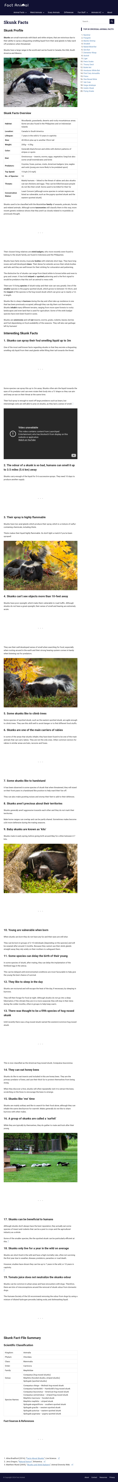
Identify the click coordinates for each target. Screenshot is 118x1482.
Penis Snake (88, 61)
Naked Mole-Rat (89, 47)
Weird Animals (36, 12)
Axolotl (86, 56)
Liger (85, 58)
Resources (103, 1477)
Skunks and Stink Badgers (38, 1465)
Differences (68, 12)
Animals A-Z (96, 12)
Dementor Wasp (89, 53)
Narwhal (86, 35)
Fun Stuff (82, 12)
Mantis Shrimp (89, 41)
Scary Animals (54, 12)
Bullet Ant (87, 67)
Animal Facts (19, 12)
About (109, 12)
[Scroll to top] (114, 1478)
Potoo (85, 76)
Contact (94, 1477)
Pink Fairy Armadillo (91, 73)
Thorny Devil (88, 64)
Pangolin (87, 38)
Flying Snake (88, 91)
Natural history (25, 1461)
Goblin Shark (88, 88)
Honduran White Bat (91, 70)
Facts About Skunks (35, 1458)
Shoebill (86, 44)
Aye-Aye (86, 50)
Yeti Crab (87, 82)
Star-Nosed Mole (90, 79)
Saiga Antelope (89, 85)
